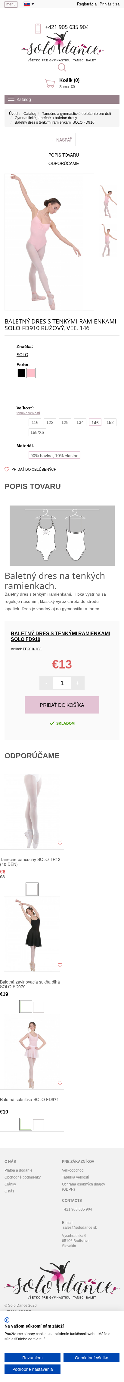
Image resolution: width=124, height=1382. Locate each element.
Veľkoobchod (73, 1170)
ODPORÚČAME (63, 163)
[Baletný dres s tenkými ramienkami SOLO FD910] (49, 242)
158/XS (37, 432)
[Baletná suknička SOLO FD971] (32, 1051)
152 (110, 422)
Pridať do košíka (62, 704)
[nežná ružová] (31, 373)
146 (95, 422)
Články (10, 1184)
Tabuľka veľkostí (75, 1177)
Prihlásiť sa (109, 4)
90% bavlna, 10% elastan (54, 455)
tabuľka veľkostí (28, 413)
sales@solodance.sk (80, 1227)
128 (65, 422)
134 (80, 422)
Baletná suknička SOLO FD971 (29, 1099)
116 (35, 422)
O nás (9, 1191)
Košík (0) (69, 80)
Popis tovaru (63, 155)
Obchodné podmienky (23, 1177)
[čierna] (21, 373)
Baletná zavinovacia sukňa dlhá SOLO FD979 (30, 984)
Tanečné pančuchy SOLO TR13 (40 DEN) (30, 862)
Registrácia (87, 4)
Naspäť (62, 139)
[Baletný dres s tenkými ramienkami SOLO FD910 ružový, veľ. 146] (108, 201)
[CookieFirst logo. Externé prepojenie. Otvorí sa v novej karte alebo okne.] (7, 1320)
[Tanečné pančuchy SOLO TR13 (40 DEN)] (32, 811)
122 (50, 422)
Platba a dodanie (19, 1170)
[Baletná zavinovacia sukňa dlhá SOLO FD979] (32, 934)
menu (11, 4)
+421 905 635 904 (67, 27)
